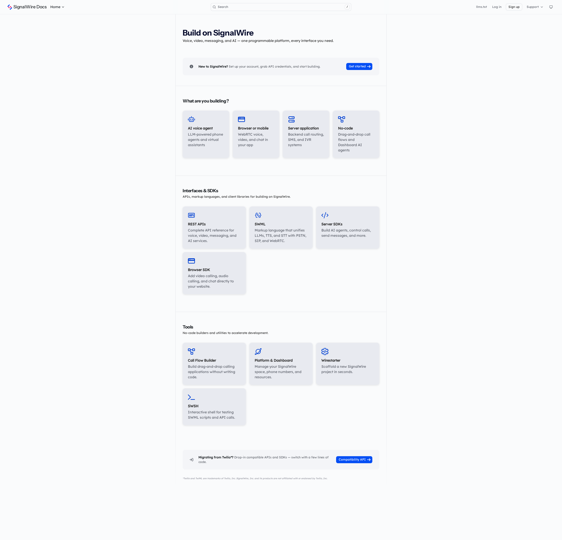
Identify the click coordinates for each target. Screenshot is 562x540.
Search (283, 7)
